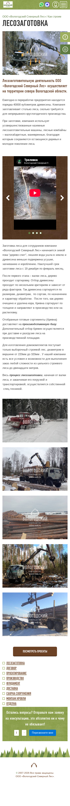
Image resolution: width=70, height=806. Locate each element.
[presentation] (8, 198)
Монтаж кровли (16, 698)
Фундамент (13, 683)
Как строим (54, 16)
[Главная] (8, 4)
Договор (11, 668)
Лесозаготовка (15, 663)
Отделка (11, 704)
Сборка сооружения (18, 693)
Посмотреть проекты (35, 651)
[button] (35, 52)
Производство (15, 678)
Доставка (12, 688)
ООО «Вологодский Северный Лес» (24, 16)
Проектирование (16, 673)
